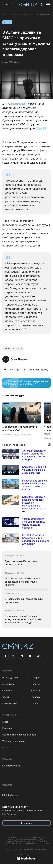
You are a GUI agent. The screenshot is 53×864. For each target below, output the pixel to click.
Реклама (7, 728)
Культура (35, 697)
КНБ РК (7, 348)
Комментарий (9, 703)
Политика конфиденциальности (19, 734)
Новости (28, 14)
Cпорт (5, 697)
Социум (35, 703)
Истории (35, 677)
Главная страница (11, 14)
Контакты (7, 747)
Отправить (26, 823)
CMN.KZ (41, 128)
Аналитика (8, 684)
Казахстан (17, 348)
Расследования (10, 677)
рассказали (18, 103)
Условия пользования (13, 741)
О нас (5, 721)
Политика (36, 684)
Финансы (7, 690)
